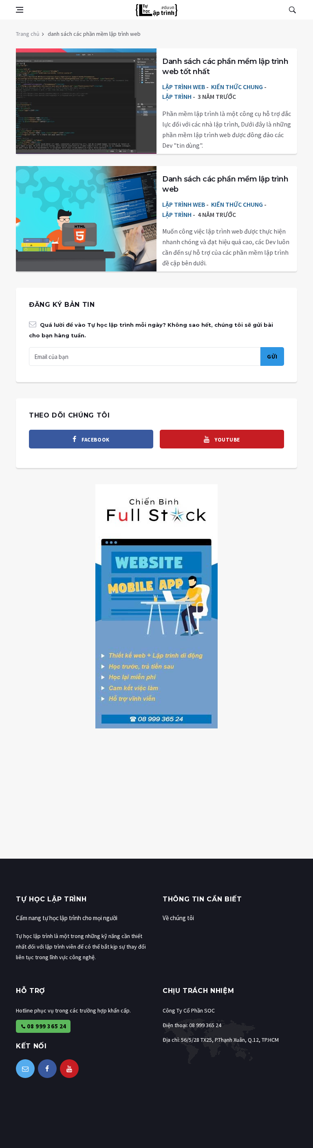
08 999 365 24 (46, 1026)
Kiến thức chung (237, 87)
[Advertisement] (156, 802)
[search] (292, 10)
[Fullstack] (156, 605)
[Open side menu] (19, 10)
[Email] (25, 1068)
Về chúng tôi (178, 918)
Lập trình (177, 96)
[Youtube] (69, 1068)
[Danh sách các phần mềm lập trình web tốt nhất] (86, 87)
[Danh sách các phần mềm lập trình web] (86, 205)
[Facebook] (47, 1068)
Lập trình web (183, 87)
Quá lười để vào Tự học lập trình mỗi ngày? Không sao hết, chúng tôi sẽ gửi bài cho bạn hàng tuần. (151, 330)
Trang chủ (28, 33)
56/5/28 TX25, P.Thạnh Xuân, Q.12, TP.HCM (230, 1039)
